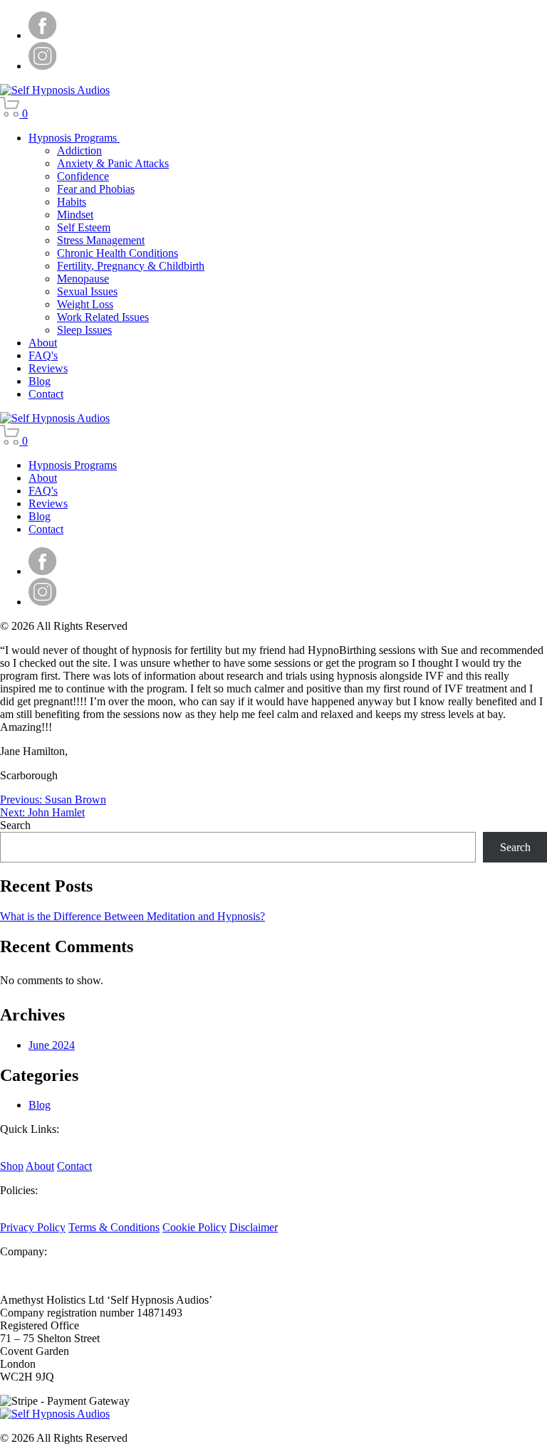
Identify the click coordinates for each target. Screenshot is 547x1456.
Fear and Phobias (96, 189)
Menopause (83, 279)
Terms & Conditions (114, 1227)
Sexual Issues (87, 291)
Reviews (48, 368)
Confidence (83, 176)
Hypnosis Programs (74, 138)
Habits (71, 202)
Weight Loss (85, 304)
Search (15, 825)
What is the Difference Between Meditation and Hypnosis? (132, 916)
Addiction (79, 150)
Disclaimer (253, 1227)
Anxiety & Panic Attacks (113, 163)
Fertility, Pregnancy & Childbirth (130, 266)
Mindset (75, 215)
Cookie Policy (194, 1227)
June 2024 (51, 1045)
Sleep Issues (84, 330)
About (42, 343)
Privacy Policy (33, 1227)
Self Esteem (83, 227)
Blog (39, 381)
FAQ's (43, 355)
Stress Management (101, 240)
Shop (12, 1166)
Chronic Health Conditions (117, 253)
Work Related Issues (103, 317)
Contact (45, 394)
